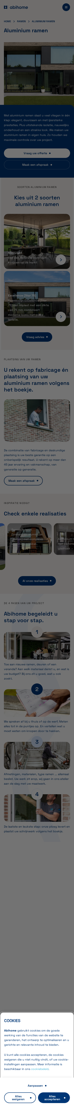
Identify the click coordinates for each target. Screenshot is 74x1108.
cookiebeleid (40, 1069)
